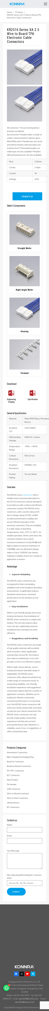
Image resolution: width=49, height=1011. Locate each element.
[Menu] (45, 4)
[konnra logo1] (17, 4)
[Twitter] (21, 974)
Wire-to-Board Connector (18, 793)
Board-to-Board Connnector (19, 766)
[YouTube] (27, 974)
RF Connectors (13, 807)
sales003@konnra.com (28, 999)
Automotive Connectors (17, 752)
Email (9, 836)
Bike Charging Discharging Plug (20, 757)
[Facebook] (16, 974)
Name (9, 825)
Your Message (13, 850)
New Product (12, 780)
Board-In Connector (15, 761)
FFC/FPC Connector (15, 770)
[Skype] (33, 974)
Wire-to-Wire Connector (17, 798)
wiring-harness (13, 802)
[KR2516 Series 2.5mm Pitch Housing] (24, 103)
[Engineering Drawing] (11, 393)
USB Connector (14, 789)
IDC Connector (13, 775)
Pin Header (12, 784)
